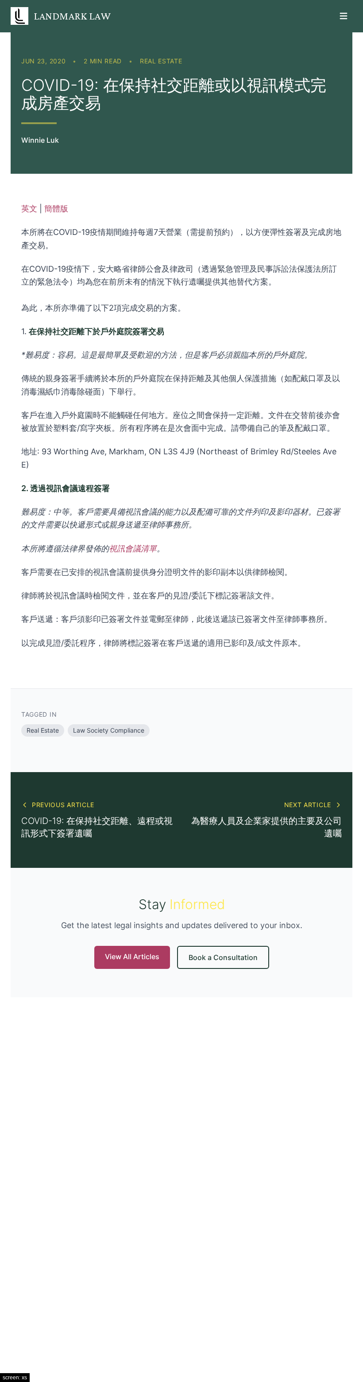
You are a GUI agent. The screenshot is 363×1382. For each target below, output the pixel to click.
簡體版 (56, 208)
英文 (29, 208)
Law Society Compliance (108, 730)
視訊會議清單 (133, 548)
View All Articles (132, 956)
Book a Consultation (223, 957)
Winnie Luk (40, 140)
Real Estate (161, 61)
